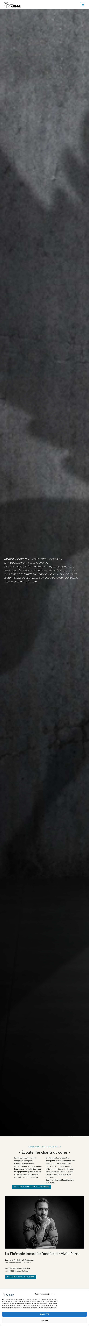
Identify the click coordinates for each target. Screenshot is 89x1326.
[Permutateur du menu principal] (82, 4)
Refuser (44, 1321)
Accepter (44, 1314)
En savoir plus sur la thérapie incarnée (31, 1187)
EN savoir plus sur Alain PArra (20, 1277)
